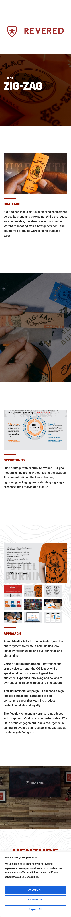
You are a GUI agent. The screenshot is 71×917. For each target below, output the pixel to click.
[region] (35, 884)
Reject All (35, 909)
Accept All (35, 889)
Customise (35, 899)
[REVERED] (35, 31)
